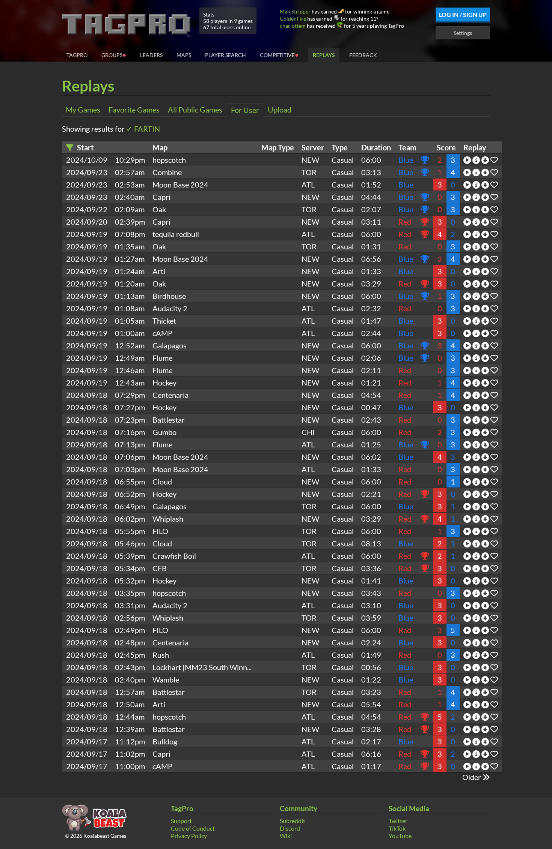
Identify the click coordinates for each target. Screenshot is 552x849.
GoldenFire (293, 18)
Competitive (279, 54)
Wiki (286, 835)
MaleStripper (295, 11)
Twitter (398, 820)
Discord (290, 828)
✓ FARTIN (143, 128)
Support (181, 820)
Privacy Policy (189, 835)
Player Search (225, 55)
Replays (324, 55)
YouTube (400, 835)
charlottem (293, 25)
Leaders (151, 55)
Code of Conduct (193, 828)
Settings (463, 33)
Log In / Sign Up (463, 14)
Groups (113, 54)
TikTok (397, 828)
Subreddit (292, 820)
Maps (183, 55)
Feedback (363, 55)
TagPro (76, 55)
